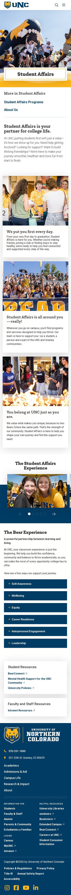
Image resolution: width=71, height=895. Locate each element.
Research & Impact (16, 784)
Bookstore (46, 819)
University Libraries (51, 808)
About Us (11, 110)
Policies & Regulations (18, 868)
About (8, 790)
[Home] (16, 5)
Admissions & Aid (15, 771)
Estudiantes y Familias (18, 829)
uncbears (45, 813)
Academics (11, 765)
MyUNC (8, 845)
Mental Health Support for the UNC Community (29, 680)
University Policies (19, 688)
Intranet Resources (20, 710)
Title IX (8, 873)
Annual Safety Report (30, 873)
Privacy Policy (45, 868)
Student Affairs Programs (23, 102)
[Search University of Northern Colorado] (56, 5)
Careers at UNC (49, 834)
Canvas (8, 840)
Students (9, 808)
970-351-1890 (17, 751)
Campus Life (12, 778)
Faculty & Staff (13, 813)
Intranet (9, 851)
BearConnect (16, 673)
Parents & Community (17, 824)
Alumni (8, 819)
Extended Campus (50, 824)
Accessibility (12, 878)
